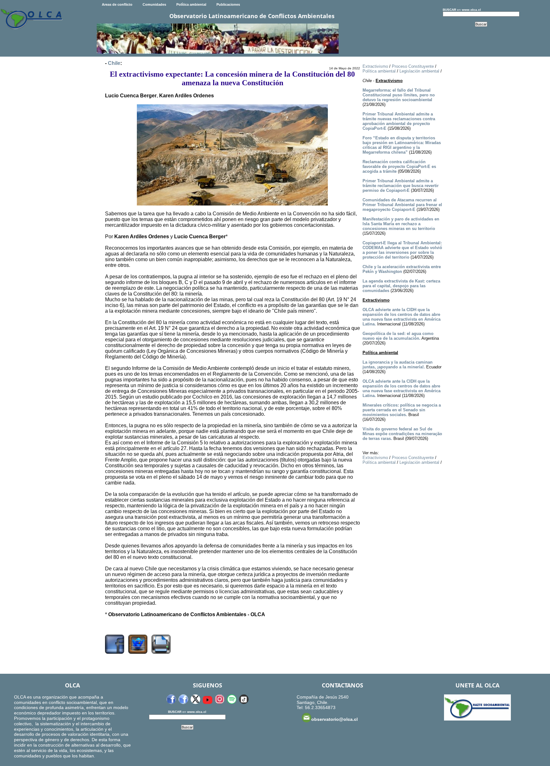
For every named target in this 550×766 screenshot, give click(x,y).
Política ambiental (191, 4)
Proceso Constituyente (413, 66)
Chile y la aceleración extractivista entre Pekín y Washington (402, 269)
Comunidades (154, 4)
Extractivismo (375, 66)
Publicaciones (228, 4)
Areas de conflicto (117, 4)
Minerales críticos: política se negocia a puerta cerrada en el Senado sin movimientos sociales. (402, 410)
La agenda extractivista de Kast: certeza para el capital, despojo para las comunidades (401, 286)
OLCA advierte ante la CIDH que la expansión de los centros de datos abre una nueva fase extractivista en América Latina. (402, 316)
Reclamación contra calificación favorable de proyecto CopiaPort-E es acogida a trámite (399, 166)
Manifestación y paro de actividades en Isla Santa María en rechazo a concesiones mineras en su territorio (401, 224)
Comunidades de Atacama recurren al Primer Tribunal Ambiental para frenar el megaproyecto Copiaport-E (402, 205)
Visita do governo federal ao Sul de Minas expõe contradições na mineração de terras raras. (402, 434)
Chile (114, 63)
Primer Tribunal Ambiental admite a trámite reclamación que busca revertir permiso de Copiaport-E (401, 185)
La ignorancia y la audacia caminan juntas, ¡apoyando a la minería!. (398, 364)
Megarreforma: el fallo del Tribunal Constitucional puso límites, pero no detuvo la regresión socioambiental (399, 95)
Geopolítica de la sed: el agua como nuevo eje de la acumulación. (398, 336)
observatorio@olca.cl (334, 719)
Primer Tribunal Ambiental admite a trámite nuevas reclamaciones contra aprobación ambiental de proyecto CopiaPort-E (399, 121)
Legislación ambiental (419, 71)
